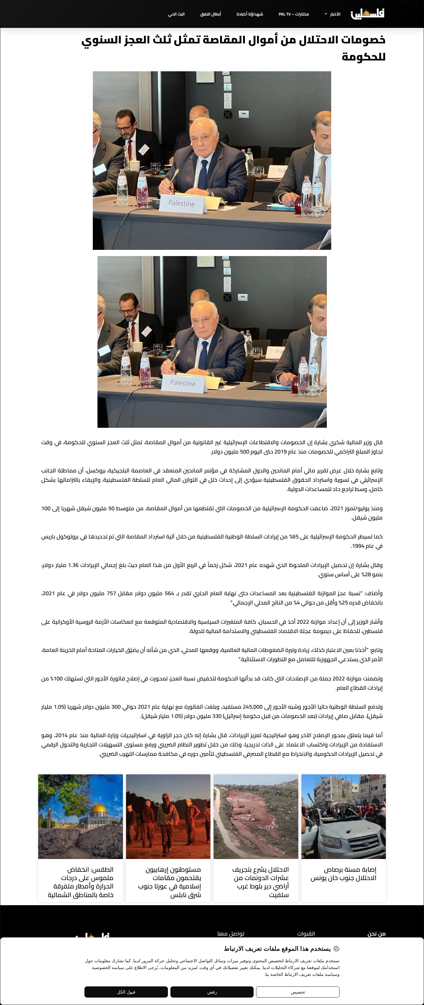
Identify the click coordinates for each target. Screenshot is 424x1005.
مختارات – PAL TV (294, 14)
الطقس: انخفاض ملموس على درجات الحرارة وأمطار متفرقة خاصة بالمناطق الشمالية (81, 882)
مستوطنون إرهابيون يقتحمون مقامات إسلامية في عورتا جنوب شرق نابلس (169, 882)
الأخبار (335, 14)
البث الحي (176, 14)
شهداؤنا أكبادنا (250, 14)
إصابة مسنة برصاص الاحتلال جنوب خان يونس (344, 873)
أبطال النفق (210, 14)
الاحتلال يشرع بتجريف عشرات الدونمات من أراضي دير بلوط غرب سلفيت (260, 882)
